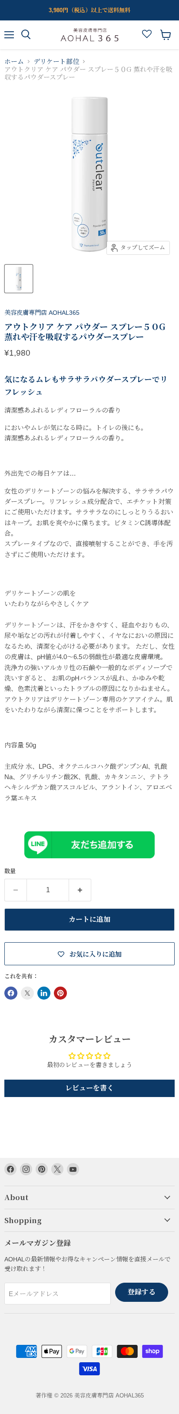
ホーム (14, 61)
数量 (10, 871)
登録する (142, 1292)
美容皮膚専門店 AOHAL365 (42, 312)
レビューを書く (89, 1088)
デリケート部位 (56, 61)
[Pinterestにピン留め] (60, 993)
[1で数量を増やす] (80, 890)
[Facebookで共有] (10, 993)
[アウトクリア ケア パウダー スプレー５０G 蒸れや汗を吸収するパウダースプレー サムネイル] (19, 279)
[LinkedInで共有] (43, 993)
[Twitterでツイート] (27, 993)
